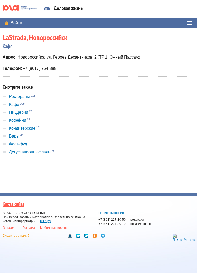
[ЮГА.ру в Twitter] (86, 236)
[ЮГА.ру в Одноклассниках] (95, 236)
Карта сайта (13, 204)
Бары (14, 136)
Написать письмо (111, 213)
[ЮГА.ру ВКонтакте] (70, 236)
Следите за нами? (16, 235)
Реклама (29, 228)
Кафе (14, 104)
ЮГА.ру (45, 221)
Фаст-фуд (18, 144)
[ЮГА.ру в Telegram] (103, 236)
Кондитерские (22, 128)
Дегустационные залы (30, 152)
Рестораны (19, 96)
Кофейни (17, 120)
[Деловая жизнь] (22, 8)
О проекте (10, 228)
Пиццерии (18, 112)
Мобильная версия (54, 228)
